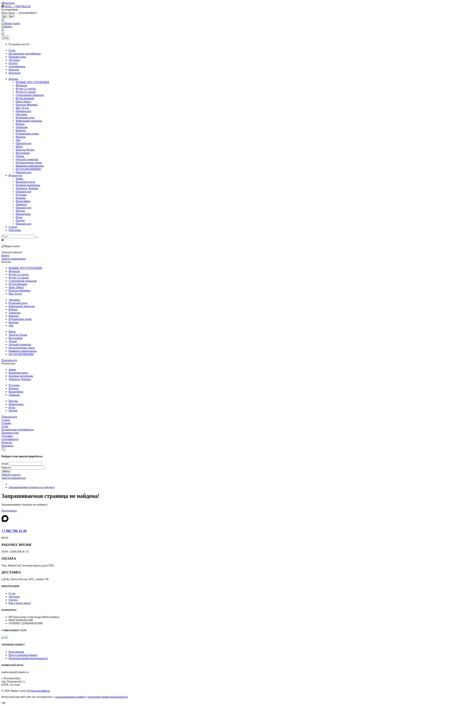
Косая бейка (23, 201)
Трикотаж (21, 127)
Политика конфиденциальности (28, 658)
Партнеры (15, 230)
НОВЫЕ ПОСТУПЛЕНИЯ (32, 82)
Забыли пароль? (11, 474)
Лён (18, 140)
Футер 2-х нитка (26, 88)
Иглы (19, 217)
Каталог (13, 78)
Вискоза (21, 136)
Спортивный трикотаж (30, 94)
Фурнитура (15, 175)
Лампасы (21, 204)
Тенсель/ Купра (25, 149)
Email (4, 463)
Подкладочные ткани (29, 162)
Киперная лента (25, 181)
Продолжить (9, 510)
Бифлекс (21, 130)
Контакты (15, 72)
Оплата (13, 63)
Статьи (13, 226)
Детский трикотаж (27, 159)
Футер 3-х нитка (26, 91)
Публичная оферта (38, 690)
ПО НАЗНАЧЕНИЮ (28, 168)
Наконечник (23, 213)
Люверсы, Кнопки (27, 188)
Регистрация (16, 651)
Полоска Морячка (26, 104)
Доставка (14, 59)
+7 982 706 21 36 (14, 531)
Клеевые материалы (28, 185)
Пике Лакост (23, 101)
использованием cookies (69, 696)
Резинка (21, 197)
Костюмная (22, 152)
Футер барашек (25, 98)
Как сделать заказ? (20, 603)
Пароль (5, 467)
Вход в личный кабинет (23, 655)
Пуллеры (21, 194)
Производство (17, 56)
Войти (5, 255)
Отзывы (6, 423)
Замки (19, 178)
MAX (17, 6)
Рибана (20, 123)
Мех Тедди (22, 107)
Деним (20, 156)
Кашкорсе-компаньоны (30, 165)
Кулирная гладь (25, 117)
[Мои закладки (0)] (2, 20)
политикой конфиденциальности (107, 696)
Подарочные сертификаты (25, 53)
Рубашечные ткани (27, 133)
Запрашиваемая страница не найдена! (32, 487)
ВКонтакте (8, 2)
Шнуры (20, 210)
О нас (12, 50)
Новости (14, 69)
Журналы (21, 85)
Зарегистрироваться (13, 258)
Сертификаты (17, 66)
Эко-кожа (21, 114)
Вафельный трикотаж (29, 120)
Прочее (20, 220)
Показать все (23, 111)
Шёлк (19, 146)
